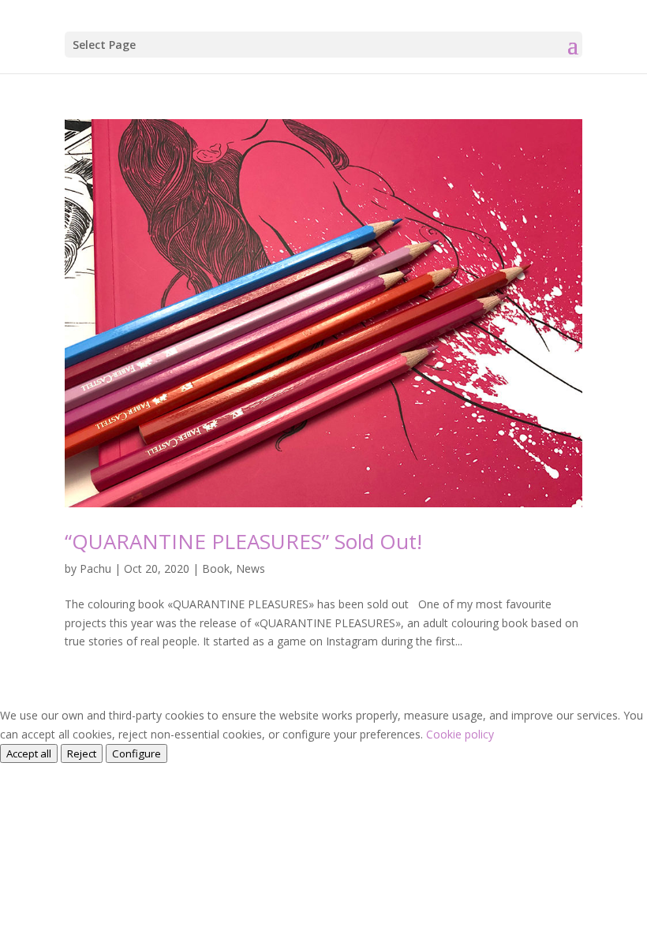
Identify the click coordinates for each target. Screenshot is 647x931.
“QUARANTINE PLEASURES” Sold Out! (243, 541)
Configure (136, 753)
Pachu (95, 568)
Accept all (28, 753)
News (250, 568)
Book (216, 568)
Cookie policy (460, 734)
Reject (81, 753)
